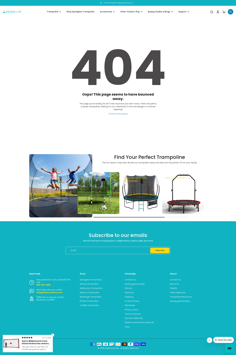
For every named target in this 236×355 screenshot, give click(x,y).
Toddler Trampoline (89, 305)
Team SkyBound (178, 292)
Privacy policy (131, 309)
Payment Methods (134, 318)
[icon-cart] (224, 12)
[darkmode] (230, 12)
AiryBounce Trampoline (91, 288)
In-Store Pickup (132, 301)
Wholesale (130, 305)
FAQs (127, 327)
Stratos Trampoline (89, 284)
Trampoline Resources (181, 297)
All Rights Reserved (129, 348)
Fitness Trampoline (89, 301)
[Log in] (218, 12)
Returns (128, 288)
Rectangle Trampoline (90, 297)
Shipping (129, 297)
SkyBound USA (112, 348)
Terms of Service (133, 314)
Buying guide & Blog (134, 284)
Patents (173, 288)
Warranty (129, 292)
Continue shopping (118, 113)
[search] (212, 12)
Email (73, 250)
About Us (174, 284)
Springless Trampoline (90, 279)
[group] (98, 193)
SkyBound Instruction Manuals (139, 322)
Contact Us (130, 279)
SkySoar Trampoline (89, 292)
